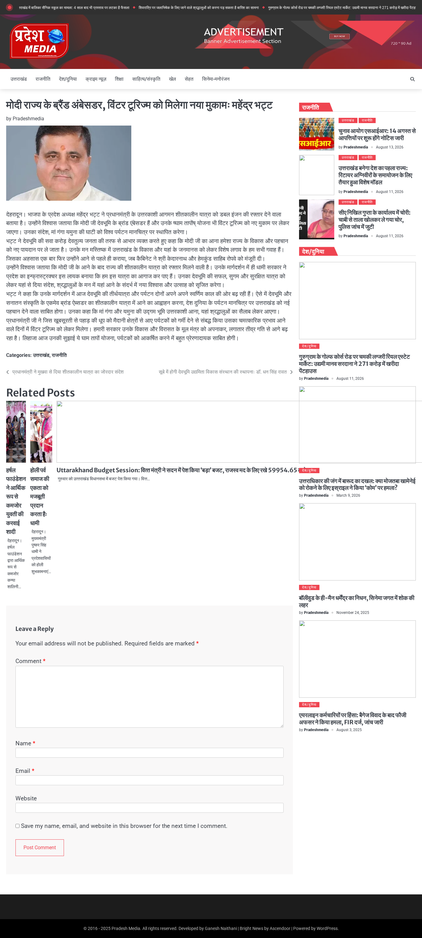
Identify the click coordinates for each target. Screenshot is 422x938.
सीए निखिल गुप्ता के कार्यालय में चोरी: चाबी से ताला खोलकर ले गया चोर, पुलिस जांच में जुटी (375, 219)
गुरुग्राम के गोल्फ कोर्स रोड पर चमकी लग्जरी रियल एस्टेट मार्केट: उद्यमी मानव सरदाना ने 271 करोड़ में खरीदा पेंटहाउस (330, 8)
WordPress (327, 928)
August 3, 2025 (349, 730)
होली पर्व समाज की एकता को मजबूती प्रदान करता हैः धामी (39, 496)
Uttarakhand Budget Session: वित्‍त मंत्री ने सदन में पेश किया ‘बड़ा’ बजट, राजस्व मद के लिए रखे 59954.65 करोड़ (183, 470)
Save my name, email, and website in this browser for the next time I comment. (124, 825)
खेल (172, 79)
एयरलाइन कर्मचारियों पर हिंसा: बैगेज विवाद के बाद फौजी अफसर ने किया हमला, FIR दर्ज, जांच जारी (352, 718)
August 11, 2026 (389, 192)
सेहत (189, 79)
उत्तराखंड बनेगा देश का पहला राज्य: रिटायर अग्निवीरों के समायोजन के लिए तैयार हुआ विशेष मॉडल (375, 175)
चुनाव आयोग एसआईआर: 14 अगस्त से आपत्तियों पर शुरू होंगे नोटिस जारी (377, 134)
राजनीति (43, 79)
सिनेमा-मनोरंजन (216, 79)
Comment (30, 661)
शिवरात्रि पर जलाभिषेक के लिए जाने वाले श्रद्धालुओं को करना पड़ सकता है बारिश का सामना (184, 8)
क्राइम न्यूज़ (96, 79)
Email (24, 770)
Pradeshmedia (28, 119)
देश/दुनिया (68, 79)
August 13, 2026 (389, 147)
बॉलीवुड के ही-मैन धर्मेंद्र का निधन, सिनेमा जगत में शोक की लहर (356, 601)
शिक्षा (119, 79)
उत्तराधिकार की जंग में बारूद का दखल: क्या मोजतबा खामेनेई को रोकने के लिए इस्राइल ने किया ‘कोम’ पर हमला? (357, 484)
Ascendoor (280, 928)
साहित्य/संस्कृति (146, 79)
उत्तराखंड (19, 79)
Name (25, 743)
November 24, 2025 (352, 612)
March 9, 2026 (348, 495)
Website (26, 798)
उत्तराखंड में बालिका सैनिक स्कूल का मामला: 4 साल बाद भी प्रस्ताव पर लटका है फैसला (58, 8)
